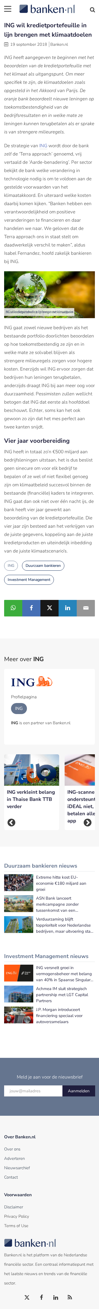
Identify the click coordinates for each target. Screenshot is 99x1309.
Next (87, 822)
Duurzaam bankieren (43, 565)
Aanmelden (79, 1091)
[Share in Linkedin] (68, 608)
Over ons (12, 1149)
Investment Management (29, 579)
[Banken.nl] (57, 5)
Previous (11, 822)
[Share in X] (49, 608)
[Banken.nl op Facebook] (41, 1298)
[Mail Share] (86, 608)
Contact (11, 1177)
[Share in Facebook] (31, 608)
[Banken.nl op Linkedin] (56, 1298)
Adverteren (14, 1158)
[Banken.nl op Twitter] (27, 1298)
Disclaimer (13, 1207)
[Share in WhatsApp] (13, 608)
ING (43, 146)
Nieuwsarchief (17, 1168)
